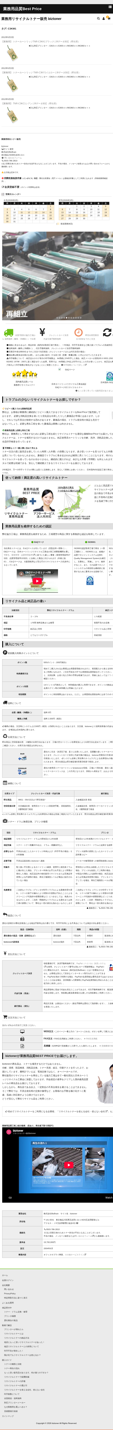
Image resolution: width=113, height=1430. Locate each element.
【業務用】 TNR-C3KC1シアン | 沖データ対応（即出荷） (29, 103)
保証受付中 (7, 1308)
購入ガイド (7, 1360)
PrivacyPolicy (10, 1293)
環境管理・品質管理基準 (22, 555)
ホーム (5, 1275)
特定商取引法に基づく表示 (15, 1298)
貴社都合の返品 (11, 1320)
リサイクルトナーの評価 (14, 1381)
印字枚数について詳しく (74, 365)
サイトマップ (8, 1416)
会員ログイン (8, 1280)
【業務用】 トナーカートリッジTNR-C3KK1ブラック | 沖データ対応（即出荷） (40, 41)
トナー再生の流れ (12, 1368)
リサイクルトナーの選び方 (15, 1385)
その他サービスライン (74, 1255)
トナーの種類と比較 (12, 1364)
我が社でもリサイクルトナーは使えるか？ (22, 1355)
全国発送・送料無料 (12, 1398)
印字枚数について (12, 1394)
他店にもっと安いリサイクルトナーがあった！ (24, 1342)
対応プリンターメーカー (14, 1403)
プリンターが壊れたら (13, 1329)
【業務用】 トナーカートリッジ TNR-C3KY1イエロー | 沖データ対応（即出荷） (41, 72)
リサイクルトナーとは (13, 1334)
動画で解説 (7, 1325)
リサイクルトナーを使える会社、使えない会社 (24, 1390)
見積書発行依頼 (11, 1411)
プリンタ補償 (10, 1316)
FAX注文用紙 (91, 1039)
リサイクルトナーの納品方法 (16, 1338)
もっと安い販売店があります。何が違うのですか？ (26, 1373)
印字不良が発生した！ (13, 1351)
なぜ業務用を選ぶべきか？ (15, 1407)
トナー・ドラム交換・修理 (15, 1312)
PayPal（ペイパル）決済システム (91, 963)
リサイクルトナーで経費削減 (16, 1377)
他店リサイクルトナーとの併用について (21, 1346)
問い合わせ (9, 1289)
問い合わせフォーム (13, 158)
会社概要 (6, 1285)
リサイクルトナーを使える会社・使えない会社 (82, 1111)
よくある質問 (8, 1303)
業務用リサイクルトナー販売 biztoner (31, 19)
